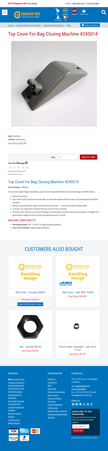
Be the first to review (15, 174)
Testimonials (53, 408)
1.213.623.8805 (92, 3)
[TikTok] (91, 404)
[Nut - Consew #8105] (30, 326)
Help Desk (52, 389)
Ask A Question (91, 25)
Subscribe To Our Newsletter (82, 413)
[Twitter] (73, 404)
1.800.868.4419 (78, 3)
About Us (51, 379)
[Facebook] (77, 404)
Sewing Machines (15, 392)
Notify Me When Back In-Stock (30, 304)
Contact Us (52, 382)
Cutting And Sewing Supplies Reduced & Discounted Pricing (16, 385)
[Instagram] (80, 404)
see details (32, 3)
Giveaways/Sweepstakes (57, 414)
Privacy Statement (55, 404)
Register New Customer (57, 411)
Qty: (53, 157)
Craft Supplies (14, 420)
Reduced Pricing (17, 379)
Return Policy (53, 395)
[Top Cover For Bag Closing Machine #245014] (54, 83)
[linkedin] (84, 404)
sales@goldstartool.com (81, 395)
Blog (49, 385)
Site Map (51, 417)
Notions (11, 417)
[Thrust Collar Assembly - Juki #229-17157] (77, 326)
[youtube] (88, 404)
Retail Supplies (14, 423)
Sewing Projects (14, 413)
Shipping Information (56, 392)
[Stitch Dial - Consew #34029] (30, 271)
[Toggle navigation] (5, 12)
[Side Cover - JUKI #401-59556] (78, 271)
